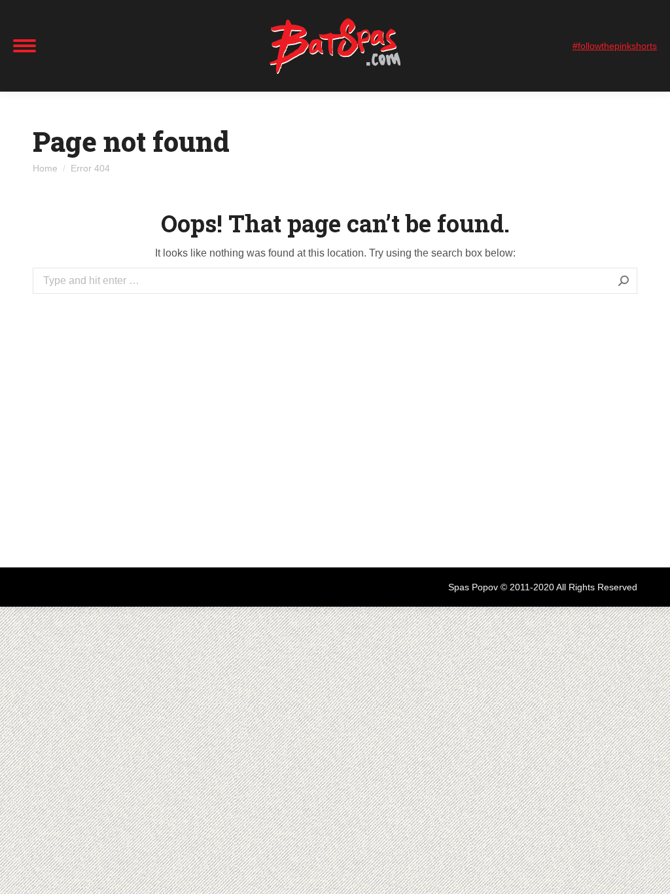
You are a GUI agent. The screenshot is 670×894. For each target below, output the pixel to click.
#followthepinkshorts (615, 46)
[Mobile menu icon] (24, 45)
